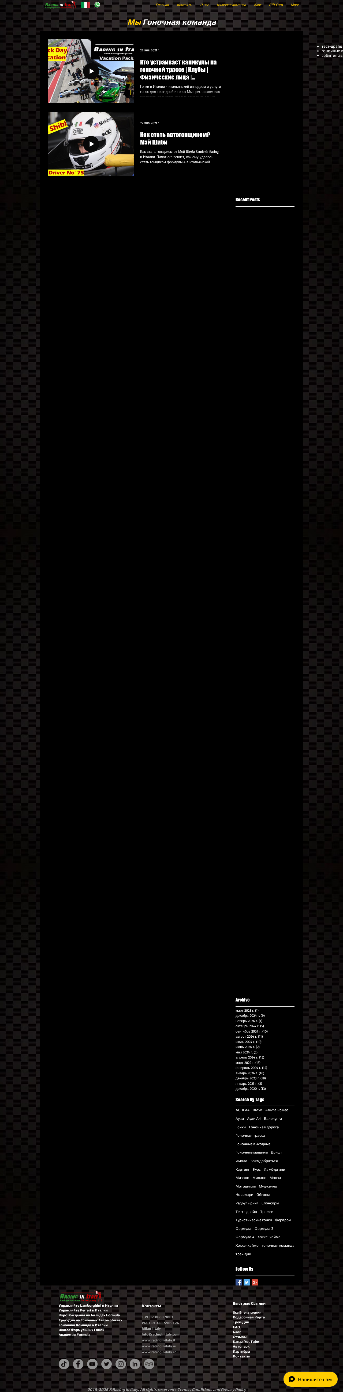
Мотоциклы (246, 1186)
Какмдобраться (264, 1161)
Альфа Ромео (276, 1110)
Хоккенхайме (269, 1237)
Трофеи (266, 1211)
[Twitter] (106, 1364)
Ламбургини (274, 1169)
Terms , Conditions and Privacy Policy (211, 1389)
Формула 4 (245, 1237)
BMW (257, 1110)
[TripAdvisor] (149, 1364)
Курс (257, 1169)
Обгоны (263, 1194)
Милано (259, 1177)
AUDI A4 (242, 1110)
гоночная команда (278, 1245)
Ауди (240, 1118)
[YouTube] (92, 1364)
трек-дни (243, 1254)
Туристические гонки (254, 1220)
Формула (243, 1228)
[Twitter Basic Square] (247, 1282)
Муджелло (268, 1186)
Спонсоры (270, 1203)
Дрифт (276, 1152)
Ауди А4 (254, 1118)
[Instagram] (120, 1364)
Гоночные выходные (253, 1144)
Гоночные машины (252, 1152)
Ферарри (283, 1220)
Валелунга (273, 1118)
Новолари (244, 1194)
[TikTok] (64, 1364)
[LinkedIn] (135, 1364)
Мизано (242, 1177)
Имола (241, 1161)
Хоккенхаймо (247, 1245)
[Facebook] (78, 1364)
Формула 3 (264, 1228)
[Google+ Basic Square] (255, 1282)
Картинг (243, 1169)
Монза (275, 1177)
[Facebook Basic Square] (239, 1282)
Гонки (241, 1127)
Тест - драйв (246, 1211)
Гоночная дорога (264, 1127)
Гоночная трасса (250, 1135)
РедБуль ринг (247, 1203)
